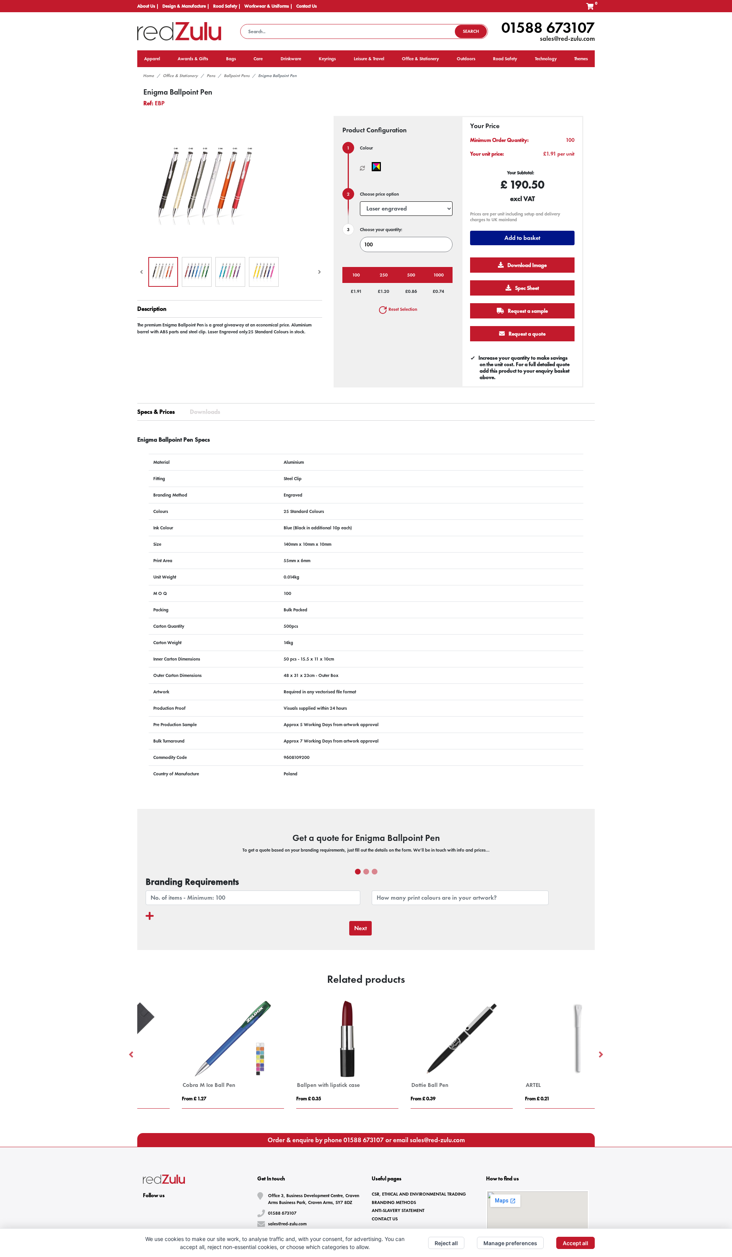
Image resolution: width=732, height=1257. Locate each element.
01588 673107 (548, 27)
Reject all (446, 1243)
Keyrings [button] (327, 59)
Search (471, 31)
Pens (211, 75)
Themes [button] (581, 59)
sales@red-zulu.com (567, 38)
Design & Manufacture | (185, 6)
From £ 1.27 (155, 1098)
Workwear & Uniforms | (268, 6)
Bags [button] (231, 59)
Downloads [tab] (205, 412)
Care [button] (258, 59)
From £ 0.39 (384, 1098)
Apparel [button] (152, 59)
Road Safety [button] (505, 59)
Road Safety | (227, 6)
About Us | (148, 6)
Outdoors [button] (466, 59)
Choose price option (379, 194)
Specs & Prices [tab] (156, 412)
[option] (194, 1055)
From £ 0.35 (270, 1098)
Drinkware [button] (291, 59)
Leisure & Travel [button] (369, 59)
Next (360, 928)
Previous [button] (131, 1055)
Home (148, 75)
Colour (366, 148)
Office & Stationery (180, 75)
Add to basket (522, 238)
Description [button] (152, 309)
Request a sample (527, 310)
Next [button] (600, 1055)
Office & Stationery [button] (420, 59)
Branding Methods (394, 1202)
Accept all (575, 1243)
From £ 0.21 (498, 1098)
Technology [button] (546, 59)
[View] (163, 272)
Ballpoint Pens (236, 75)
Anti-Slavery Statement (398, 1210)
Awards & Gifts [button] (193, 59)
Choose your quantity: (381, 230)
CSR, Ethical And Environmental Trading (419, 1194)
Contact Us (306, 6)
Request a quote (526, 333)
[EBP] (378, 166)
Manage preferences (510, 1243)
